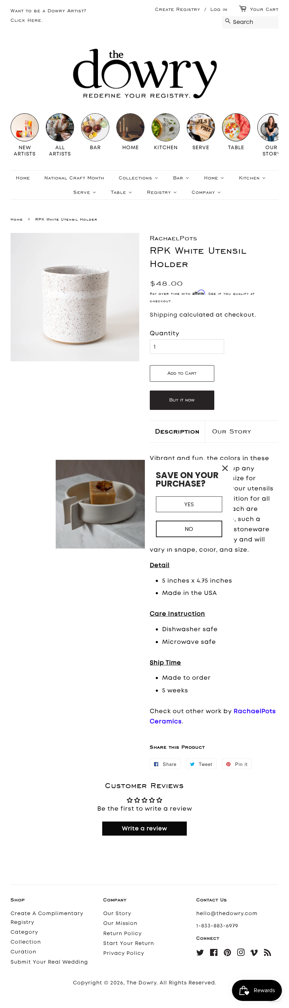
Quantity (164, 333)
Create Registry (177, 9)
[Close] (225, 467)
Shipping (164, 314)
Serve (82, 192)
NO (189, 529)
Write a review (144, 828)
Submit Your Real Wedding (49, 962)
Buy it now (182, 400)
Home (23, 178)
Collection (26, 942)
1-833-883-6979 (217, 926)
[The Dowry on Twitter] (200, 954)
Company (204, 192)
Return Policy (122, 933)
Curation (23, 952)
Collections (136, 178)
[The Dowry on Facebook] (214, 954)
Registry (160, 192)
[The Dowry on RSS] (268, 954)
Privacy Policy (123, 953)
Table (119, 192)
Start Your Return (128, 943)
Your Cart (264, 9)
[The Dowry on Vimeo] (254, 954)
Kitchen (250, 178)
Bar (179, 178)
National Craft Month (74, 178)
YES (189, 504)
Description (177, 431)
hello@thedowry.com (227, 913)
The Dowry (141, 983)
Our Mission (120, 923)
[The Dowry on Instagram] (241, 954)
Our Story (231, 431)
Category (24, 932)
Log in (218, 9)
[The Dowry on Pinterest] (227, 954)
